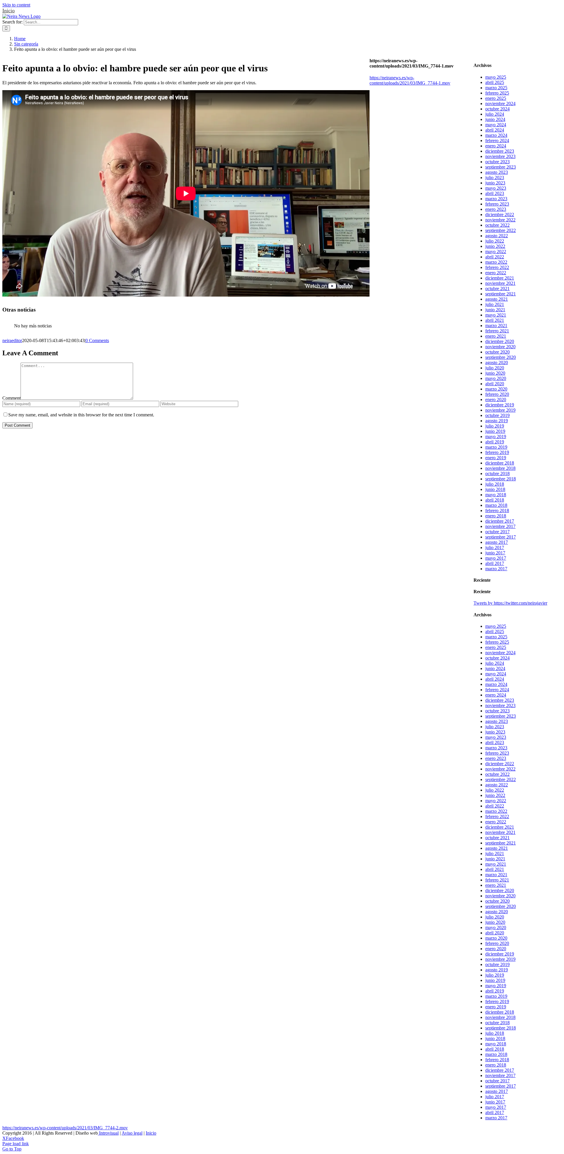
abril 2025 (494, 82)
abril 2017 (494, 563)
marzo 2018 (496, 505)
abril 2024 (494, 129)
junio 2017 (495, 552)
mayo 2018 (495, 494)
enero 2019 (495, 457)
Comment (11, 398)
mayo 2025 (495, 77)
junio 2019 (495, 431)
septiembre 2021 (500, 293)
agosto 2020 (496, 362)
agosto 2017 (496, 542)
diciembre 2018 (499, 462)
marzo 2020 (496, 388)
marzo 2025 (496, 87)
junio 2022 (495, 246)
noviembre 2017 (500, 526)
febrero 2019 (497, 452)
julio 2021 (494, 304)
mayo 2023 (495, 188)
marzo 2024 (496, 135)
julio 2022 (494, 240)
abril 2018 (494, 499)
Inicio (8, 11)
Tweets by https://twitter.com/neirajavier (510, 602)
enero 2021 (495, 336)
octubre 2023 (497, 161)
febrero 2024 (497, 140)
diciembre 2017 (499, 521)
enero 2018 (495, 515)
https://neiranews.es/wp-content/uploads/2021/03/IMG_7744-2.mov (65, 1127)
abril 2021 (494, 320)
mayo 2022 (495, 251)
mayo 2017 (495, 558)
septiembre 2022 (500, 230)
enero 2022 (495, 272)
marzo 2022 (496, 262)
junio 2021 (495, 309)
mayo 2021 (495, 314)
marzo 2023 (496, 198)
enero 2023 (495, 209)
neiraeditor (12, 340)
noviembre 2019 (500, 410)
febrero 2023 (497, 203)
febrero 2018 (497, 510)
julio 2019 (494, 425)
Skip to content (16, 4)
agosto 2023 (496, 172)
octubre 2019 (497, 415)
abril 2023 (494, 193)
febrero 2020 (497, 394)
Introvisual (108, 1133)
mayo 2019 (495, 436)
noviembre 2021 (500, 283)
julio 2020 (494, 367)
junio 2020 (495, 373)
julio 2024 (494, 114)
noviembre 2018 (500, 468)
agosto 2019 (496, 420)
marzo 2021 (496, 325)
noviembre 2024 (500, 103)
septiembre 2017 (500, 536)
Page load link (15, 1143)
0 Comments (97, 340)
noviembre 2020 (500, 346)
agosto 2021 (496, 299)
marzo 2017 (496, 568)
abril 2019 (494, 441)
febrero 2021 (497, 330)
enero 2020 (495, 399)
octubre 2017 (497, 531)
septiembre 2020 (500, 357)
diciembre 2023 (499, 151)
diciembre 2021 (499, 277)
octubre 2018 (497, 473)
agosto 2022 (496, 235)
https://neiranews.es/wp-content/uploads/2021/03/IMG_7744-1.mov (410, 80)
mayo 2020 (495, 378)
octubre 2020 (497, 351)
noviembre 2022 (500, 219)
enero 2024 (495, 145)
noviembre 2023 (500, 156)
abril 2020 (494, 383)
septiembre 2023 (500, 166)
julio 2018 (494, 484)
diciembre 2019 (499, 404)
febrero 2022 (497, 267)
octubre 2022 (497, 225)
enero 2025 (495, 98)
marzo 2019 (496, 447)
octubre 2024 (497, 108)
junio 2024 (495, 119)
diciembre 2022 (499, 214)
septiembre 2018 (500, 478)
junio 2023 (495, 182)
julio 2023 (494, 177)
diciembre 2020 (499, 341)
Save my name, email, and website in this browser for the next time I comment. (81, 414)
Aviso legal (132, 1133)
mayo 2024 (495, 124)
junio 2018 (495, 489)
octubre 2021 (497, 288)
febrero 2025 (497, 92)
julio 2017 (494, 547)
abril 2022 (494, 256)
